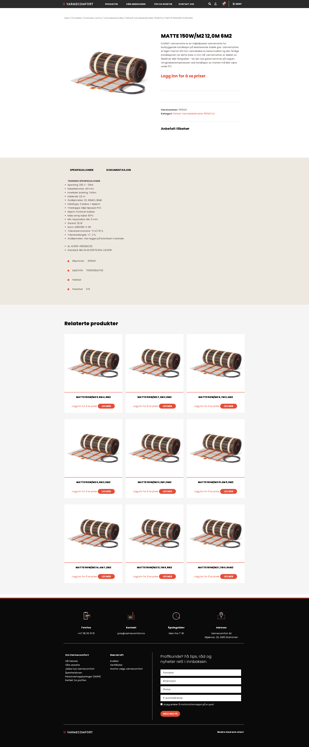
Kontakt (131, 627)
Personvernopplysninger (78, 676)
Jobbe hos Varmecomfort (79, 668)
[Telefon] (86, 616)
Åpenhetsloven (73, 672)
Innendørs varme (93, 18)
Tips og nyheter (163, 4)
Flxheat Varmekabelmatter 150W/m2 (145, 18)
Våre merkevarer (135, 4)
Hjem (67, 18)
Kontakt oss (186, 4)
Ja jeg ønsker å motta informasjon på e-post (188, 704)
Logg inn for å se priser (183, 76)
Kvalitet (114, 661)
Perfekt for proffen (75, 680)
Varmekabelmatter (114, 18)
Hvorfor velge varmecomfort (126, 668)
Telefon (86, 627)
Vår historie (71, 661)
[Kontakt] (131, 616)
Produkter (111, 4)
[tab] (81, 170)
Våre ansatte (72, 665)
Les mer (106, 406)
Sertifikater (116, 665)
